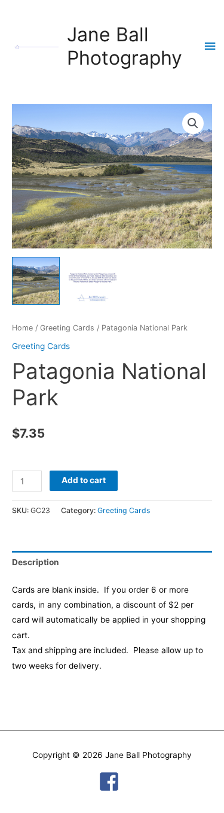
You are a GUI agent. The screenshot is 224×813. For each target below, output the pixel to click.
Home (22, 327)
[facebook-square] (112, 781)
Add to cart (84, 480)
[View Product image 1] (36, 281)
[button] (193, 123)
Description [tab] (35, 562)
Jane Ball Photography (124, 46)
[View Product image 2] (92, 281)
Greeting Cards (67, 327)
